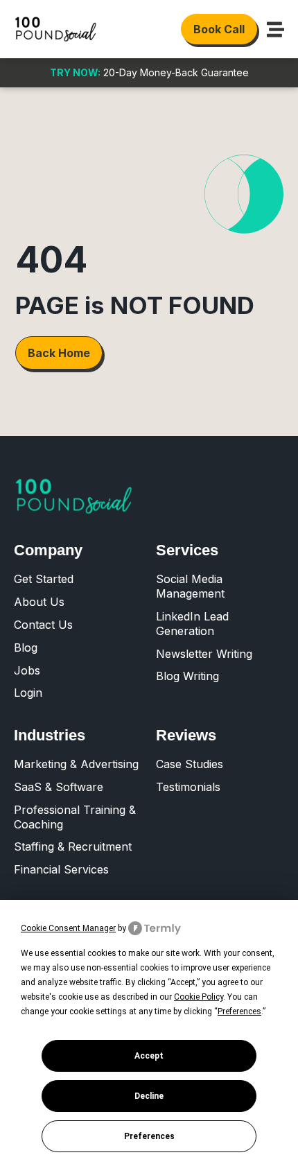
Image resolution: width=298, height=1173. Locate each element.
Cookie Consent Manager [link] (68, 928)
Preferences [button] (239, 1011)
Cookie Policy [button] (198, 997)
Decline (149, 1096)
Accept (149, 1056)
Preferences (149, 1136)
